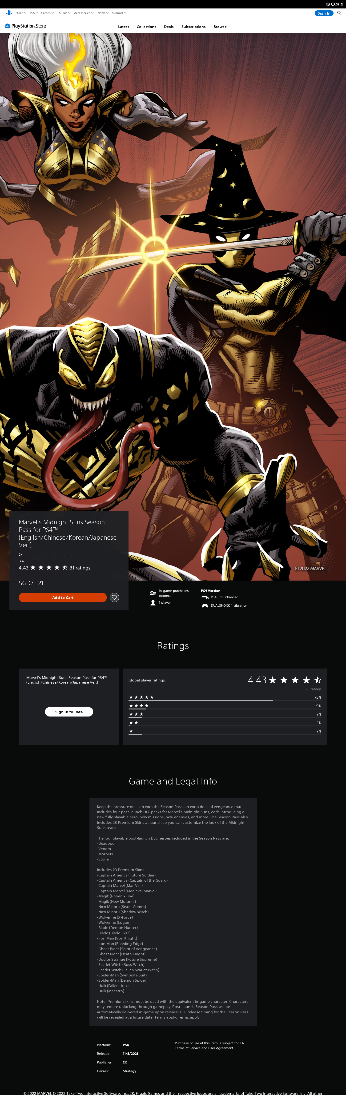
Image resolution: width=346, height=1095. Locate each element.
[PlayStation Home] (9, 13)
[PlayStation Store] (27, 25)
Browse (220, 26)
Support (117, 13)
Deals (169, 26)
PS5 (32, 13)
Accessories (82, 13)
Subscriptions (193, 26)
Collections (146, 26)
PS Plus (62, 13)
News (101, 13)
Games (46, 13)
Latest (123, 26)
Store (19, 13)
